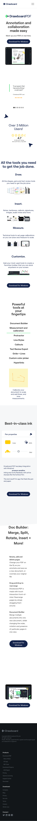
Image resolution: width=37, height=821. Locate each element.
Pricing (5, 773)
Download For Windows (18, 41)
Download (5, 781)
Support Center (7, 778)
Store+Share (7, 758)
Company (5, 790)
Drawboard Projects (8, 767)
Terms (4, 801)
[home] (10, 4)
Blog (4, 792)
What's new (6, 807)
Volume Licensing (8, 775)
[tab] (18, 323)
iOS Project (7, 770)
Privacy (5, 795)
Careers (5, 804)
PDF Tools (6, 764)
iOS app (6, 761)
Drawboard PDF (7, 756)
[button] (32, 4)
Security (5, 798)
